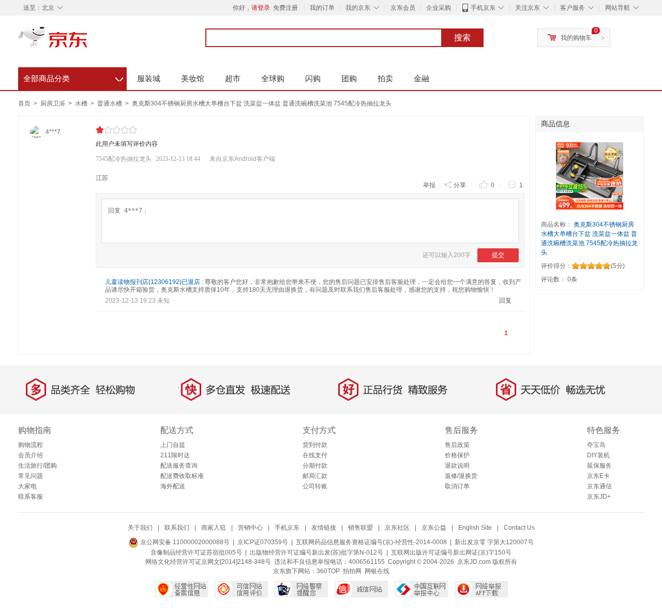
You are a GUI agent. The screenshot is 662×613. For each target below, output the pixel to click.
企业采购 (438, 7)
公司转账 (315, 486)
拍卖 (385, 78)
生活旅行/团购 (37, 465)
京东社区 (397, 527)
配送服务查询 (179, 465)
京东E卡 (598, 476)
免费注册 (285, 7)
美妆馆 (192, 78)
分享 (460, 185)
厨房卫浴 (53, 103)
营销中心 (250, 527)
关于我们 (140, 527)
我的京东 (357, 7)
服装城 (148, 78)
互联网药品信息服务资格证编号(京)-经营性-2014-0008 (371, 542)
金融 (421, 78)
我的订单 (322, 7)
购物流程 (30, 444)
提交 (498, 255)
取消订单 (457, 486)
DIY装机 (598, 455)
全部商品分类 (73, 77)
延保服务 (599, 465)
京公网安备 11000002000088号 (184, 542)
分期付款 (315, 465)
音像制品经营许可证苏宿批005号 (196, 552)
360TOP (328, 571)
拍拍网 (352, 571)
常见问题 (30, 476)
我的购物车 (576, 37)
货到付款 (315, 444)
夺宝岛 (596, 444)
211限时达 (175, 455)
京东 (88, 41)
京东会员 (402, 7)
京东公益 (434, 527)
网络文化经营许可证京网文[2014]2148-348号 (208, 561)
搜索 (462, 37)
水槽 (82, 103)
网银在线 (377, 571)
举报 (429, 185)
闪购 (313, 78)
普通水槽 (110, 103)
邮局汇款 (315, 476)
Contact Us (519, 527)
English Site (475, 527)
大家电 (27, 486)
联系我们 (176, 527)
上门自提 (172, 444)
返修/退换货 (461, 476)
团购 (349, 78)
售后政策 (457, 444)
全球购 (272, 78)
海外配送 (172, 486)
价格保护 (457, 455)
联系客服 (30, 496)
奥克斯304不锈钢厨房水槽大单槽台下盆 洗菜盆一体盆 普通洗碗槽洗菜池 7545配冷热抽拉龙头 (262, 103)
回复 (505, 300)
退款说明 (457, 465)
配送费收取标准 (182, 476)
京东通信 (599, 486)
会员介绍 (30, 455)
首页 (24, 103)
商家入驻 (213, 527)
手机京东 (483, 7)
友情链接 (323, 527)
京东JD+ (599, 496)
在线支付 (315, 455)
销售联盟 (360, 527)
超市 (232, 78)
